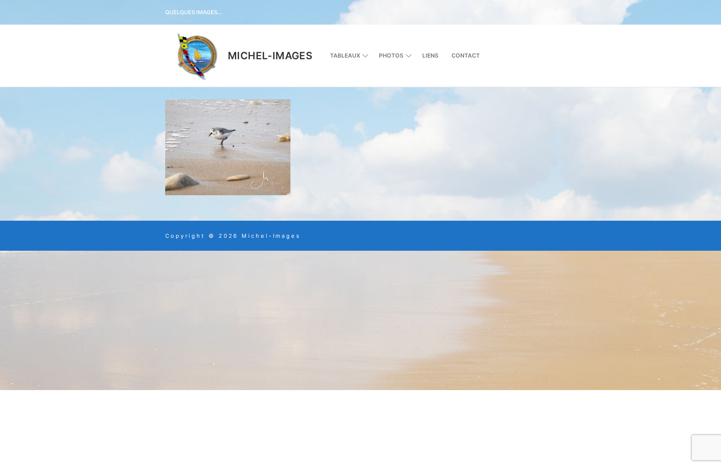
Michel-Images (270, 56)
